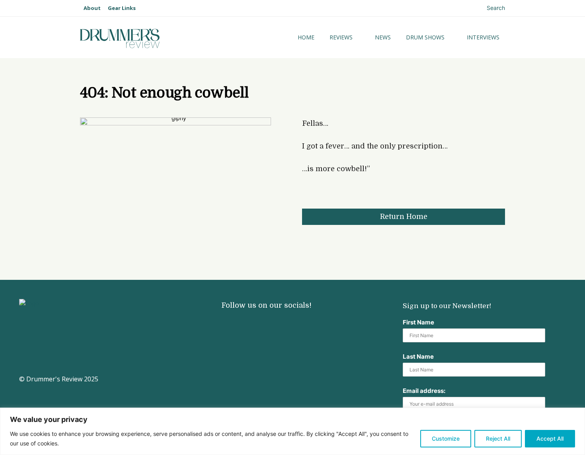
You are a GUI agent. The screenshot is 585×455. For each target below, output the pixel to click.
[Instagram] (226, 324)
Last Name (418, 356)
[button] (489, 8)
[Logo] (144, 38)
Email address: (424, 390)
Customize (446, 438)
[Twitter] (304, 324)
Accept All (550, 438)
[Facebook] (278, 324)
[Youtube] (252, 324)
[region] (292, 431)
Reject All (498, 438)
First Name (418, 322)
